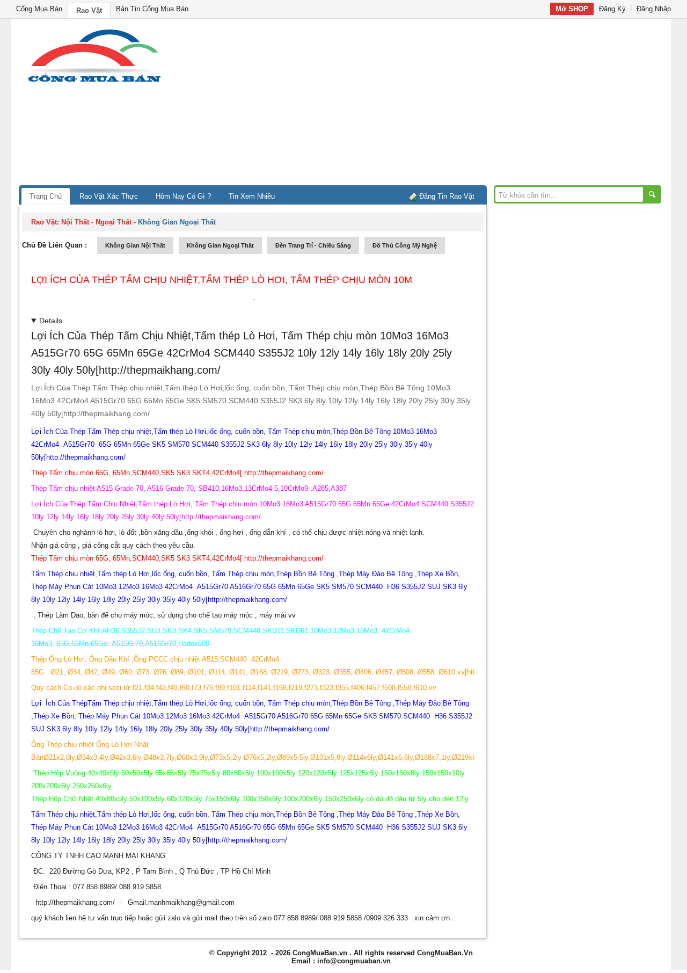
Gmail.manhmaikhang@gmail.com (181, 902)
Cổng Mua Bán (39, 9)
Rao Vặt (89, 10)
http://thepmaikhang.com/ (75, 902)
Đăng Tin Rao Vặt (446, 196)
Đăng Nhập (654, 9)
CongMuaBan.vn (320, 953)
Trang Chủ (46, 196)
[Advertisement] (435, 105)
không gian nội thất (135, 245)
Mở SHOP (572, 9)
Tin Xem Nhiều (252, 196)
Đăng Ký (612, 9)
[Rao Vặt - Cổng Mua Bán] (94, 82)
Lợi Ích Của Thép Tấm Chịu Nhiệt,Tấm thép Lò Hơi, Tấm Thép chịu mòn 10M (221, 279)
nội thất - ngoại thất (96, 222)
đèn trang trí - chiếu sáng (313, 245)
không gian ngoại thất (220, 245)
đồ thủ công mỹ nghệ (404, 245)
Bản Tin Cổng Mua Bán (152, 9)
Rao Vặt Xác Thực (108, 196)
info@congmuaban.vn (354, 961)
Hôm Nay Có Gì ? (183, 196)
